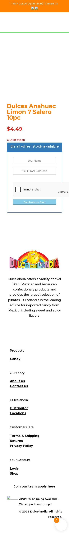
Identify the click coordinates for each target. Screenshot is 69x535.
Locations (18, 413)
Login (14, 468)
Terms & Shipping (24, 436)
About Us (17, 381)
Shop (14, 473)
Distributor (19, 408)
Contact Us (19, 386)
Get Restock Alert (34, 202)
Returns (16, 441)
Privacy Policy (21, 446)
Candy (15, 359)
